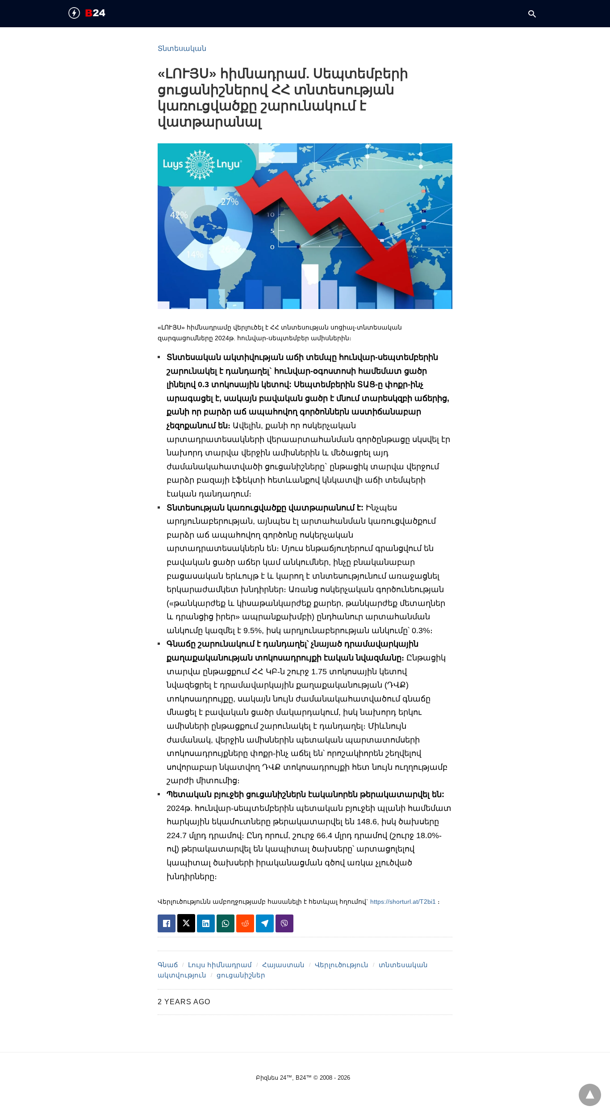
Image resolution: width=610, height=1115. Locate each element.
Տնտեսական (182, 48)
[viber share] (284, 923)
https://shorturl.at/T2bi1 (403, 901)
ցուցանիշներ (241, 975)
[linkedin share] (206, 923)
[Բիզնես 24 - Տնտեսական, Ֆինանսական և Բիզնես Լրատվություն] (102, 13)
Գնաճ (168, 965)
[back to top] (590, 1095)
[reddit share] (245, 923)
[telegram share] (265, 923)
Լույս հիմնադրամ (220, 965)
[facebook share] (166, 923)
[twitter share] (186, 923)
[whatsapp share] (225, 923)
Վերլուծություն (341, 965)
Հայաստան (283, 965)
